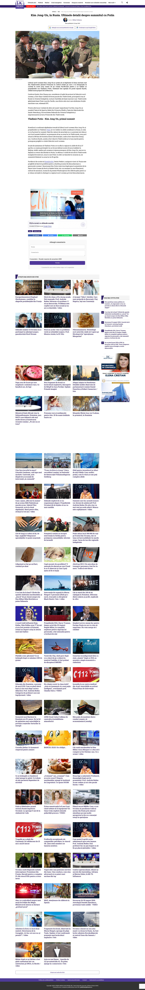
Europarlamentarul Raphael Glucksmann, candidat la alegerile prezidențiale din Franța (28, 299)
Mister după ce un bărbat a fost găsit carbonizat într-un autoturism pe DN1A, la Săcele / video (27, 962)
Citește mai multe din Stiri (57, 972)
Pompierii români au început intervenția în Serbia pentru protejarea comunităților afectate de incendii (57, 536)
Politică (40, 2)
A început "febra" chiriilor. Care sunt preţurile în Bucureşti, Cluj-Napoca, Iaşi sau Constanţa (85, 299)
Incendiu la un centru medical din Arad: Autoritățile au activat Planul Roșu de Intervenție (85, 686)
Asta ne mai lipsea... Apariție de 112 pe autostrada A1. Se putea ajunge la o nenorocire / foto (56, 961)
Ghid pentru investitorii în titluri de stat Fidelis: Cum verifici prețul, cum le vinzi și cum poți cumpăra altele (85, 473)
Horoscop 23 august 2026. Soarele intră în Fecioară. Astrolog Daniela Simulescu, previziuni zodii (117, 324)
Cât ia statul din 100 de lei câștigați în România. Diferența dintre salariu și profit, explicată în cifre (85, 595)
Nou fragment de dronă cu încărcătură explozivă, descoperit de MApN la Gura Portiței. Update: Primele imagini (57, 385)
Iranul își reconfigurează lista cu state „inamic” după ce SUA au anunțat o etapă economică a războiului (85, 659)
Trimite (57, 263)
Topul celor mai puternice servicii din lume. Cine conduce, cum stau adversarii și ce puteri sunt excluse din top (57, 873)
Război (47, 2)
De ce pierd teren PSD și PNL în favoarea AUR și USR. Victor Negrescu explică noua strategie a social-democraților (117, 345)
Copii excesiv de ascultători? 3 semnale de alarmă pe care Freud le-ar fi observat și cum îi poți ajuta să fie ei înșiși (57, 567)
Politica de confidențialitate (46, 980)
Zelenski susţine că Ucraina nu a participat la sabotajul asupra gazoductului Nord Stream (28, 332)
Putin (49, 130)
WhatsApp (66, 235)
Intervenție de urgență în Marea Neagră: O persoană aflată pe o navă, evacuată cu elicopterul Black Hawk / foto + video (56, 595)
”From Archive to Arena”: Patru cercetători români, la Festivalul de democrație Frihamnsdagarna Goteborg (57, 473)
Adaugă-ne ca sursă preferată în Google (62, 27)
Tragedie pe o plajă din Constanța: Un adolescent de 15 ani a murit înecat (27, 841)
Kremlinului (49, 162)
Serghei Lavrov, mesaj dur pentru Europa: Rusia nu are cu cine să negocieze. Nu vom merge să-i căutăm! (86, 626)
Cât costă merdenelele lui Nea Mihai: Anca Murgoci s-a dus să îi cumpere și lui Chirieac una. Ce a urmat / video (86, 750)
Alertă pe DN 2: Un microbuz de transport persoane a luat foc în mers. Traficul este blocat (85, 566)
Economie (67, 2)
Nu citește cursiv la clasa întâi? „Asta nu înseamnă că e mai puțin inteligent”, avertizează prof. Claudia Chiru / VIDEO (57, 687)
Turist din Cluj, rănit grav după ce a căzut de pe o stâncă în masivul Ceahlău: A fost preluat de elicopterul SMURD (56, 659)
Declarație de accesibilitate (97, 980)
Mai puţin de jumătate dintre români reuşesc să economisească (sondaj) (84, 719)
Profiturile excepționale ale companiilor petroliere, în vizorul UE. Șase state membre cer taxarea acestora (57, 842)
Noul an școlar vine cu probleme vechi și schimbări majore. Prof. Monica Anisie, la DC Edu (57, 332)
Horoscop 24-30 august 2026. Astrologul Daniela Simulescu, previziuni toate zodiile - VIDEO (85, 902)
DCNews (19, 5)
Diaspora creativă (77, 2)
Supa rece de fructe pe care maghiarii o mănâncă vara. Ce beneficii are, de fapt (27, 384)
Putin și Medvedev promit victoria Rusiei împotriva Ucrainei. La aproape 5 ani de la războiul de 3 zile (27, 809)
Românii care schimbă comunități (95, 2)
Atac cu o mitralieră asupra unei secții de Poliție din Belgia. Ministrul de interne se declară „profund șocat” (28, 903)
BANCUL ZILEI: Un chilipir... (55, 747)
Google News (47, 226)
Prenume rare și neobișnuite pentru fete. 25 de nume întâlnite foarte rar (57, 415)
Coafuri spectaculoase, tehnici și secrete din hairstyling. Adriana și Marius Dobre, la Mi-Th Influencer (85, 873)
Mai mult (112, 2)
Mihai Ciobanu (77, 20)
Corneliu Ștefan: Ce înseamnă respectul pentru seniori (27, 748)
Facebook (36, 235)
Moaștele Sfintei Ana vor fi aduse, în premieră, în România (86, 414)
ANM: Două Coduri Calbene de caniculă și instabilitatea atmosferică (56, 719)
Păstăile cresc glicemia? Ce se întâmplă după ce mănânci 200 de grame (28, 658)
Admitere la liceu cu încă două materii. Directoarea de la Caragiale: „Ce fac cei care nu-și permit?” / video (27, 932)
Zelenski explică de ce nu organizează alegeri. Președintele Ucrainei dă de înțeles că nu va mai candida (57, 504)
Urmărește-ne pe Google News (87, 27)
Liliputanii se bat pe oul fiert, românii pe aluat (26, 565)
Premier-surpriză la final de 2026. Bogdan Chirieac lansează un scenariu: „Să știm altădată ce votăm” (64, 6)
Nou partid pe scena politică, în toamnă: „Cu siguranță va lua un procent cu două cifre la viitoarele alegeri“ (115, 304)
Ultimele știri (32, 2)
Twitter (51, 235)
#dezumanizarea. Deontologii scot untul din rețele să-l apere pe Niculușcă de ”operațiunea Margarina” (86, 333)
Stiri (59, 11)
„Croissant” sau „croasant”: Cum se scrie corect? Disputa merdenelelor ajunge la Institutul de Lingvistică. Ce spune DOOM (57, 779)
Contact (84, 980)
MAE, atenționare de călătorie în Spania (56, 901)
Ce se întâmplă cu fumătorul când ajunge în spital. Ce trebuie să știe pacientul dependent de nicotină (28, 779)
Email (81, 235)
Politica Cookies (60, 980)
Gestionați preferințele (74, 980)
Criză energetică (56, 2)
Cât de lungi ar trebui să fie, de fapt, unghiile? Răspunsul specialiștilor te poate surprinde (27, 535)
